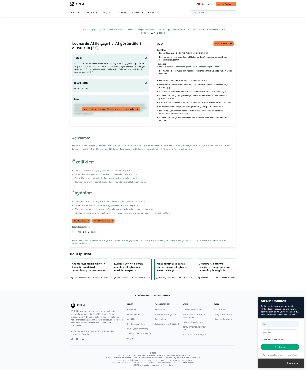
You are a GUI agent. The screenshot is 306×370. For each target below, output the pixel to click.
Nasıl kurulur (220, 309)
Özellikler (131, 319)
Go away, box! (293, 363)
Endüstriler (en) (134, 314)
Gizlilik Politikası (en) (192, 309)
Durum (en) (160, 319)
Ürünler (73, 12)
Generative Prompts (117, 29)
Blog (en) (131, 338)
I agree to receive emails (275, 339)
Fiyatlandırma (89, 12)
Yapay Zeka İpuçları (98, 29)
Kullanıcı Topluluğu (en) (165, 314)
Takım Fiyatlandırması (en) (139, 333)
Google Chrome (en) (223, 314)
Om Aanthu (200, 29)
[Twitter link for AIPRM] (72, 339)
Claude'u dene (80, 221)
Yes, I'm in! (279, 347)
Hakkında (152, 12)
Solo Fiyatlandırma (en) (137, 328)
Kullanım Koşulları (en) (193, 322)
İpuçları (106, 12)
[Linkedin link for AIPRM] (83, 339)
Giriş (210, 4)
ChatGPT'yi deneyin (102, 221)
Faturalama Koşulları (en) (194, 334)
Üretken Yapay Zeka (136, 324)
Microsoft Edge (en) (223, 319)
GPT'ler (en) (122, 12)
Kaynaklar (136, 12)
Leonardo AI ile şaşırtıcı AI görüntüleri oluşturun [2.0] (168, 29)
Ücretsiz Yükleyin (224, 4)
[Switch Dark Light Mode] (203, 4)
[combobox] (213, 12)
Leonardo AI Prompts (135, 29)
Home (85, 29)
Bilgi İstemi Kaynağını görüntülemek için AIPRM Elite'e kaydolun (109, 109)
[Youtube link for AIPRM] (77, 339)
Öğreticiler (160, 309)
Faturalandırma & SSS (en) (167, 324)
